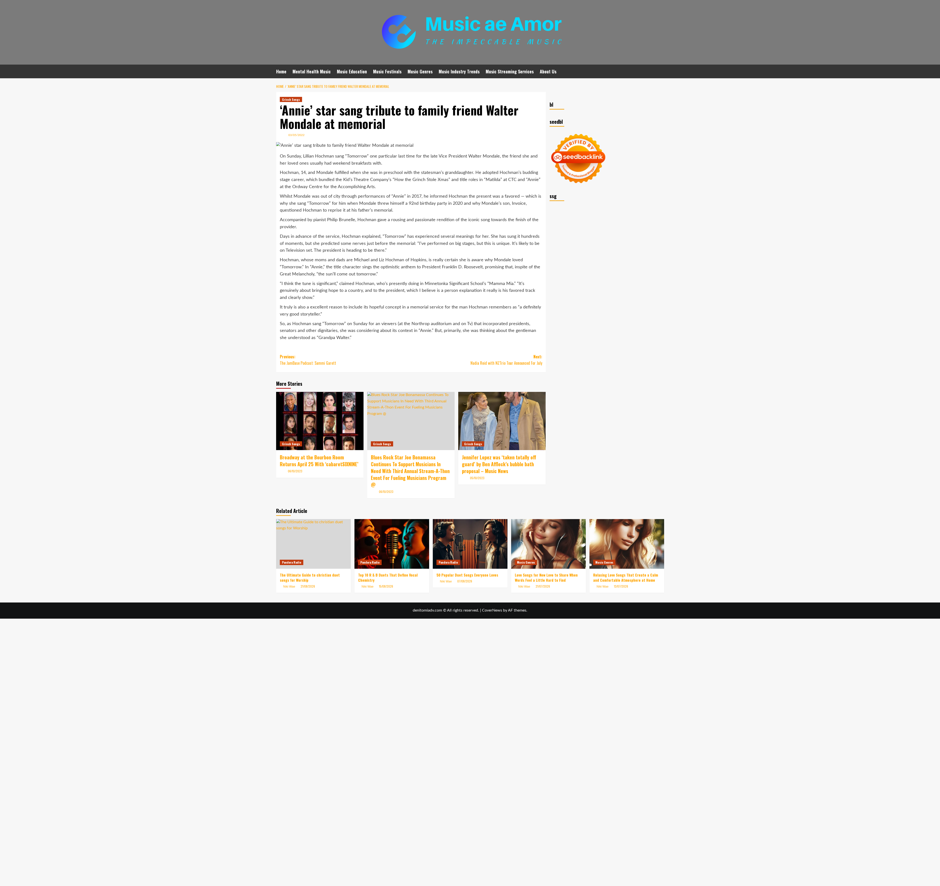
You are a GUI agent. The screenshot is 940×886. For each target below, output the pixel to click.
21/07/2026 (543, 586)
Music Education (352, 71)
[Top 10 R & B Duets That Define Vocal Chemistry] (391, 544)
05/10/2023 (477, 478)
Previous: (308, 360)
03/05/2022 (296, 135)
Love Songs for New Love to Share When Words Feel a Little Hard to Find (546, 577)
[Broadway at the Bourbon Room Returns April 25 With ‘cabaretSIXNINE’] (320, 421)
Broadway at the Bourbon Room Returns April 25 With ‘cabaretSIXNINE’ (319, 461)
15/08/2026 (386, 586)
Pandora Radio (291, 562)
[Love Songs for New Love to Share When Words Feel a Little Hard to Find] (548, 544)
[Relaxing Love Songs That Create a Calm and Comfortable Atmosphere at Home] (626, 544)
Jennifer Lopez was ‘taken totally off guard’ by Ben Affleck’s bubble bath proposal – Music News (499, 464)
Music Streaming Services (510, 71)
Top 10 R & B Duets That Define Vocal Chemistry (388, 577)
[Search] (661, 71)
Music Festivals (387, 71)
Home (281, 71)
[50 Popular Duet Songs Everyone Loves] (470, 544)
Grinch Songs (291, 99)
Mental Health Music (312, 71)
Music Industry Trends (459, 71)
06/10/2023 (295, 471)
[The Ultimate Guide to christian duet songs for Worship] (313, 544)
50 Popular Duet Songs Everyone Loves (467, 575)
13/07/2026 (621, 586)
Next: (506, 360)
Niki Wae (368, 586)
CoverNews (492, 610)
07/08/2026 (464, 581)
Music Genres (420, 71)
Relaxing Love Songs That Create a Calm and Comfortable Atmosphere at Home (625, 577)
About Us (548, 71)
